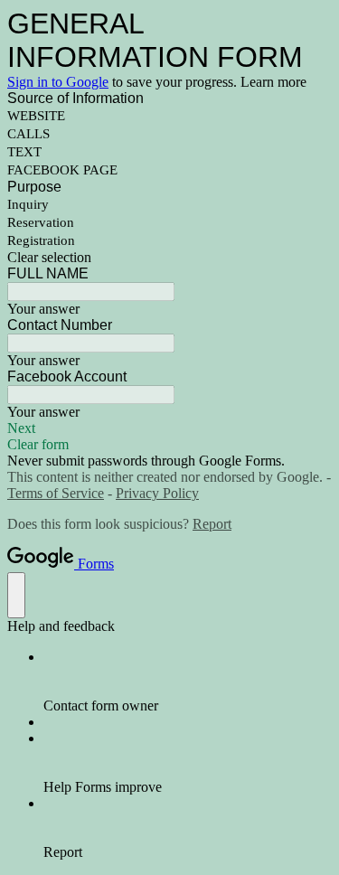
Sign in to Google (57, 81)
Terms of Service (55, 493)
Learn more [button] (273, 81)
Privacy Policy (157, 493)
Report (212, 524)
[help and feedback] (16, 595)
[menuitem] (187, 681)
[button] (169, 257)
